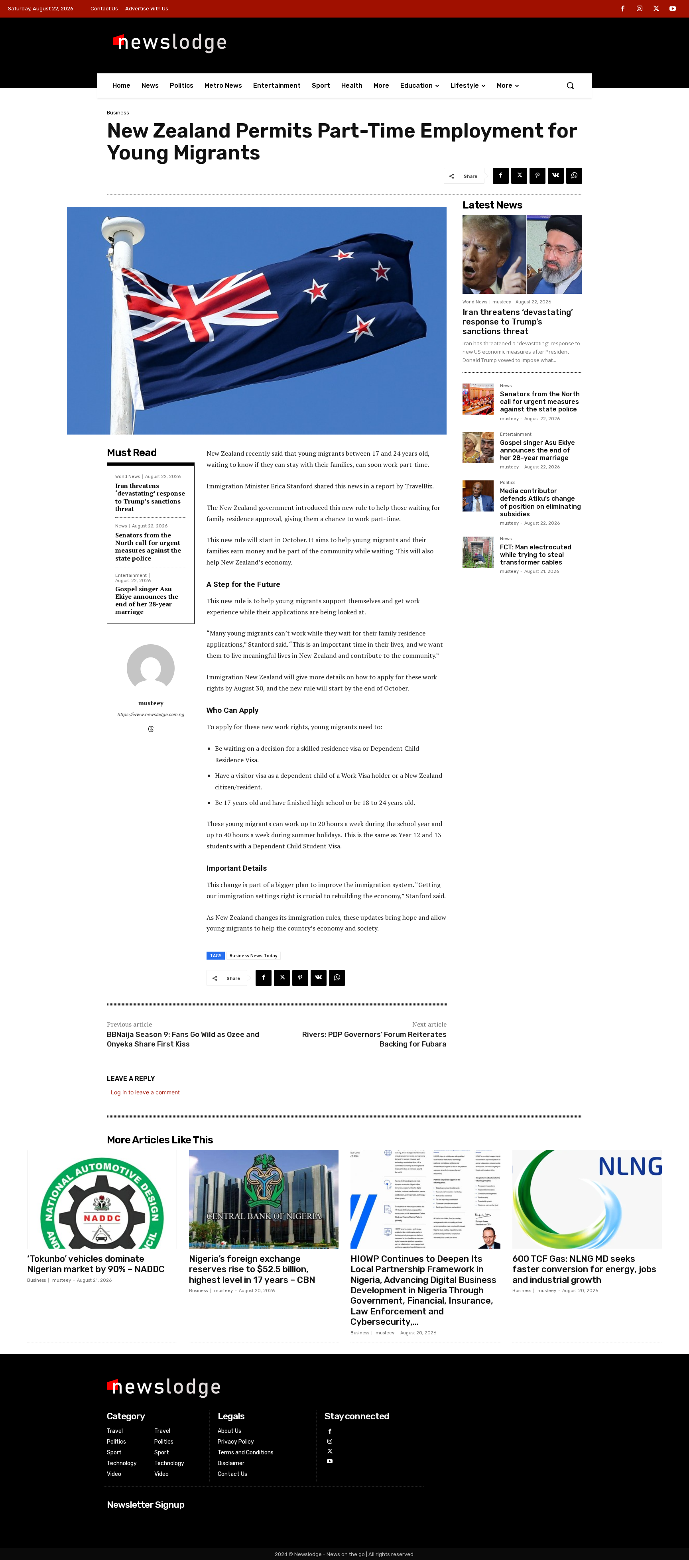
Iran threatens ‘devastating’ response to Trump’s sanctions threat (150, 497)
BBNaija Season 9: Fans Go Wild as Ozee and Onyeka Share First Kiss (183, 1039)
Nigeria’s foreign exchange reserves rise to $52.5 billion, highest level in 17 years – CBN (252, 1269)
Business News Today (254, 955)
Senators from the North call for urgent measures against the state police (148, 547)
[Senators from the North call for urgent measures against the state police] (478, 399)
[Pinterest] (537, 176)
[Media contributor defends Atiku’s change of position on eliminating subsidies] (478, 495)
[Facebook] (623, 9)
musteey (150, 703)
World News (127, 476)
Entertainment (131, 575)
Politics (507, 482)
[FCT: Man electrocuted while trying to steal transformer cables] (478, 552)
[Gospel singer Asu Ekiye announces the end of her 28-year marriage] (478, 447)
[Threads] (151, 727)
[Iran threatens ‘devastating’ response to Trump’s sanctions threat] (522, 254)
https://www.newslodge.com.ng (150, 714)
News (121, 526)
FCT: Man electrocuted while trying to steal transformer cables (535, 554)
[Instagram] (639, 9)
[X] (656, 9)
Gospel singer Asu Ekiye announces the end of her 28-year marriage (146, 600)
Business (118, 112)
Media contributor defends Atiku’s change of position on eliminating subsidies (540, 502)
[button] (570, 85)
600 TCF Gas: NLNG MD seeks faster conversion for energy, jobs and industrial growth (584, 1269)
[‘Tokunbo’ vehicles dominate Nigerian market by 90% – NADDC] (102, 1199)
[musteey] (151, 668)
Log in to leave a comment (145, 1092)
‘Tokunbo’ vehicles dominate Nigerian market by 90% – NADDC (96, 1264)
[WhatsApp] (574, 176)
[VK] (556, 176)
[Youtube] (672, 9)
